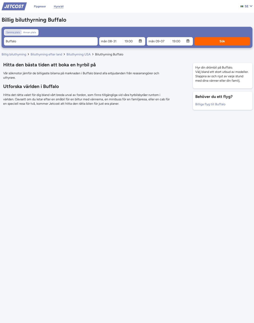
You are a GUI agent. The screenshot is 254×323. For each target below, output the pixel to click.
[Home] (14, 6)
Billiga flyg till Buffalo (210, 104)
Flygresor (40, 6)
